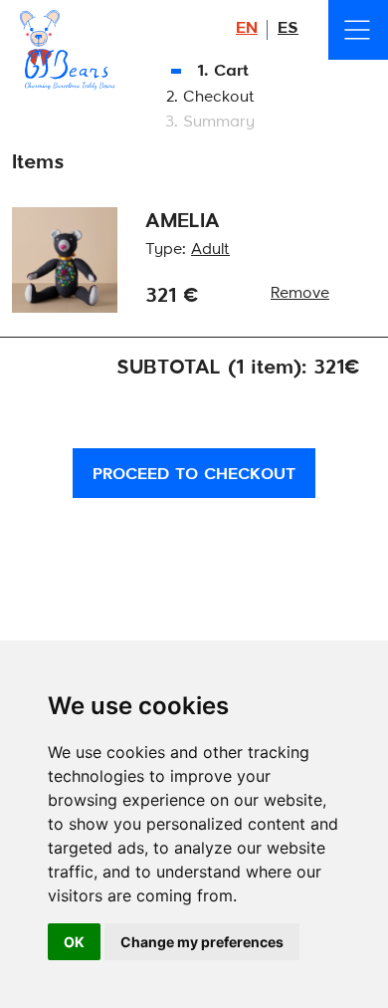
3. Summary (210, 122)
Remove (300, 294)
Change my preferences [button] (202, 941)
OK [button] (74, 941)
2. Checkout (210, 98)
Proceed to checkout (194, 475)
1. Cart (220, 72)
